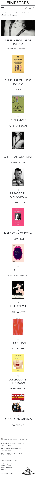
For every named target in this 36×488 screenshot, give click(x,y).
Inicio (2, 13)
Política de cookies (6, 465)
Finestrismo (10, 13)
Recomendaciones (21, 13)
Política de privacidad (7, 464)
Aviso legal (4, 469)
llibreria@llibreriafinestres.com (12, 443)
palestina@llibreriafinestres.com (13, 453)
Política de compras (6, 467)
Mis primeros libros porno (9, 15)
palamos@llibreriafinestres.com (12, 448)
